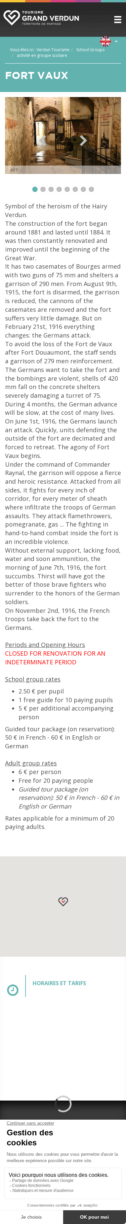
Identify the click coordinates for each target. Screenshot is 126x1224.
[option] (63, 135)
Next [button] (83, 140)
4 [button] (59, 189)
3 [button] (51, 189)
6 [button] (75, 189)
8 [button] (91, 189)
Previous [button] (42, 140)
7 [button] (83, 189)
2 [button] (43, 189)
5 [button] (67, 189)
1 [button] (35, 189)
